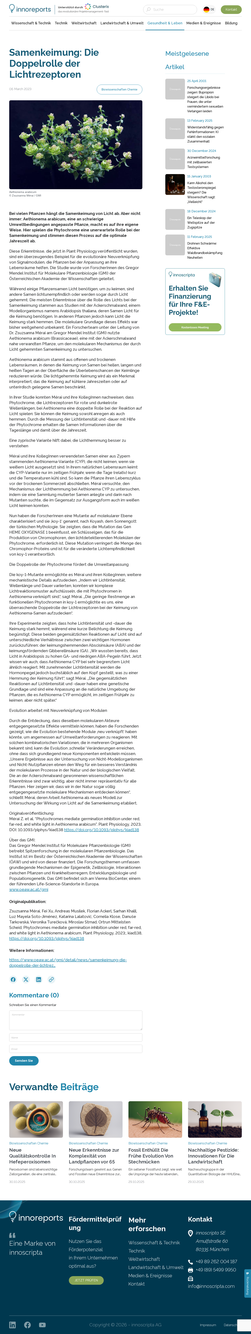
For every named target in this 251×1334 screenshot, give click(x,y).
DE (211, 9)
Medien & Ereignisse (150, 1275)
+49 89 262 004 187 (216, 1261)
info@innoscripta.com (211, 1286)
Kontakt (231, 9)
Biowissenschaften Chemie (119, 89)
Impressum (208, 1325)
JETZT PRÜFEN (86, 1280)
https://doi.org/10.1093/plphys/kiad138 (101, 829)
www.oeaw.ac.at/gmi (28, 889)
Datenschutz (233, 1325)
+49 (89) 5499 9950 (216, 1270)
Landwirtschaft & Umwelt (156, 1267)
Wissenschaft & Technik (154, 1242)
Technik (136, 1251)
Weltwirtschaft (144, 1259)
